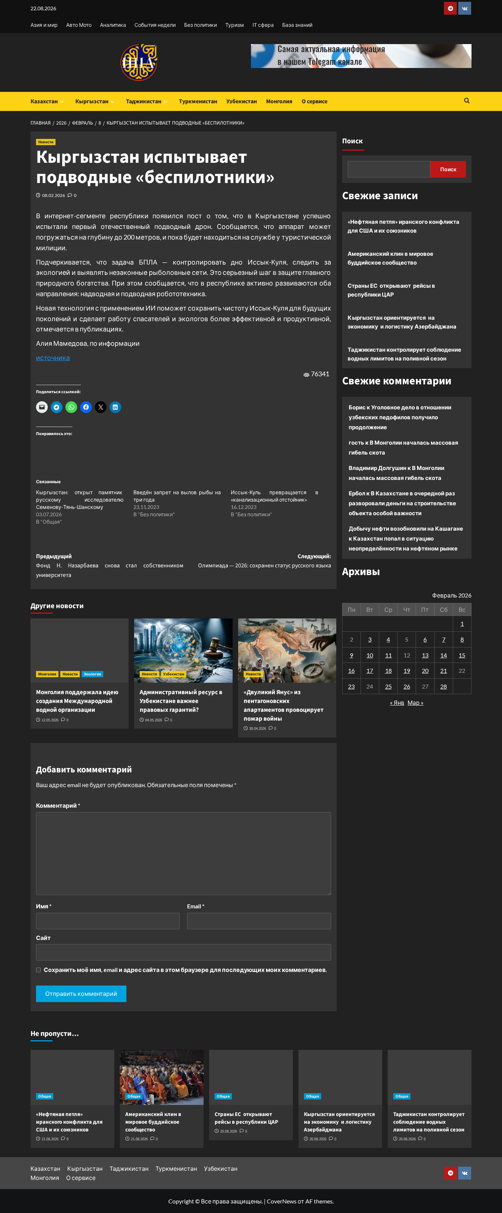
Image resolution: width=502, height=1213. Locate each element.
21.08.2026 (50, 1139)
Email (195, 905)
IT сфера (263, 25)
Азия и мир (44, 25)
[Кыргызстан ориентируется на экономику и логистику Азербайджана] (340, 1077)
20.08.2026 (228, 1131)
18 (388, 670)
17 (369, 670)
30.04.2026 (257, 728)
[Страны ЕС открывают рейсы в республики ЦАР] (251, 1077)
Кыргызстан (91, 101)
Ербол (357, 493)
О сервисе (314, 101)
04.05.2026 (153, 720)
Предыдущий (109, 565)
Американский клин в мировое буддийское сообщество (390, 258)
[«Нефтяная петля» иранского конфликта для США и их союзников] (72, 1077)
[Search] (466, 101)
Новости (45, 142)
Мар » (415, 702)
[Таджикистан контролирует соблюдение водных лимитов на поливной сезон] (429, 1077)
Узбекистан (241, 101)
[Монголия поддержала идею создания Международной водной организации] (80, 650)
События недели (155, 25)
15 (462, 654)
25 (388, 685)
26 (407, 685)
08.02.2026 (53, 195)
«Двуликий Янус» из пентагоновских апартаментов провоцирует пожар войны (283, 705)
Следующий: (264, 561)
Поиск (352, 141)
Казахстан (44, 101)
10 (369, 654)
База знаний (297, 25)
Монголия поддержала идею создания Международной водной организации (77, 701)
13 (425, 654)
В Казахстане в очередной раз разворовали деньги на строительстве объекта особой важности (402, 503)
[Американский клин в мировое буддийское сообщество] (162, 1077)
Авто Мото (79, 25)
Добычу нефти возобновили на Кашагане (406, 528)
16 (351, 670)
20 (425, 670)
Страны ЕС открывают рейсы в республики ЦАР (391, 290)
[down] (62, 101)
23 (351, 685)
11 (388, 654)
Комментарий (58, 805)
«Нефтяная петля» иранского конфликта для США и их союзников (403, 226)
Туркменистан (198, 101)
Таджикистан (143, 101)
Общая (44, 1096)
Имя (43, 905)
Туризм (234, 25)
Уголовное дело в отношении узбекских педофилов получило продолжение (400, 417)
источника (53, 358)
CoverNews (282, 1201)
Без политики (200, 25)
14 (443, 654)
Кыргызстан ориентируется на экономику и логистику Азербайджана (402, 322)
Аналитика (113, 25)
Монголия (279, 101)
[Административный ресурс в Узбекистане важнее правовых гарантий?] (183, 650)
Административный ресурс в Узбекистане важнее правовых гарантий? (181, 701)
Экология (92, 674)
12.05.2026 (50, 720)
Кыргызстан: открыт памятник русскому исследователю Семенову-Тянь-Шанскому (79, 499)
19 (407, 670)
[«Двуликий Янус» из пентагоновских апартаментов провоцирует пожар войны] (287, 650)
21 (443, 670)
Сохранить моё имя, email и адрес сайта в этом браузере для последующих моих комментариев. (185, 969)
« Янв (397, 702)
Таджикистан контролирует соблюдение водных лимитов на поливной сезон (404, 354)
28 (443, 685)
